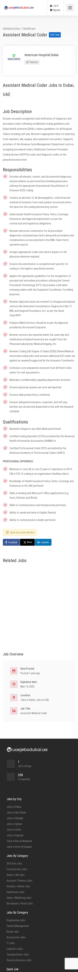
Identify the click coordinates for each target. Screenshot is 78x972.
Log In (55, 5)
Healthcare (29, 28)
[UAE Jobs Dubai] (19, 4)
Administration (11, 28)
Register (56, 10)
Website (33, 62)
